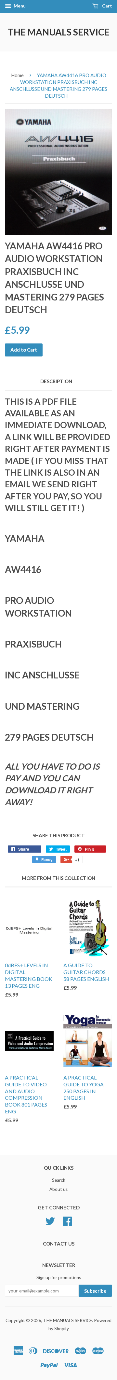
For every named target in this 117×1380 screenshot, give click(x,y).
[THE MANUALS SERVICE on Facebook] (67, 1220)
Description (56, 381)
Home (17, 75)
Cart (106, 5)
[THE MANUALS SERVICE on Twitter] (50, 1220)
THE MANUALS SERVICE (59, 31)
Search (58, 1180)
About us (58, 1189)
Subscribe (95, 1291)
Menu (19, 5)
